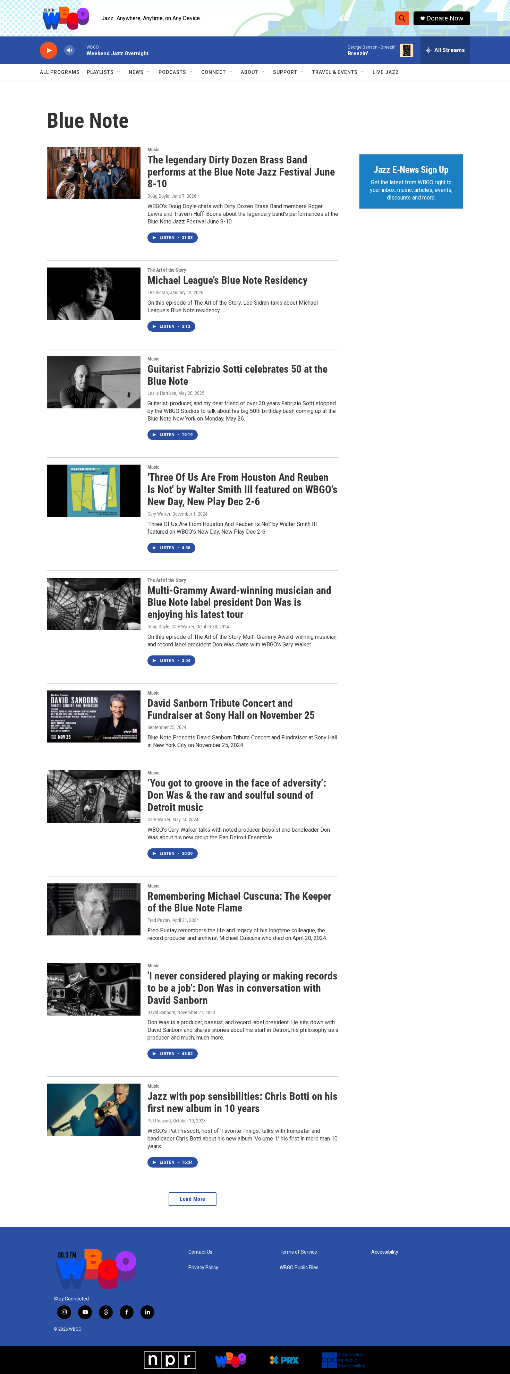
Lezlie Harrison (161, 393)
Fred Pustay (158, 920)
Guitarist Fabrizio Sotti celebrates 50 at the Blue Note (237, 375)
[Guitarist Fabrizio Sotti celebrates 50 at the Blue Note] (94, 382)
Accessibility (384, 1252)
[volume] (69, 50)
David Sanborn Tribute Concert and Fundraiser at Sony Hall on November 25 (231, 709)
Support (285, 72)
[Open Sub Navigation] (119, 72)
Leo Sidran (157, 292)
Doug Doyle (158, 196)
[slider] (80, 50)
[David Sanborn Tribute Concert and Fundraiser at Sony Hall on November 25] (94, 716)
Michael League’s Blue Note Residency (227, 280)
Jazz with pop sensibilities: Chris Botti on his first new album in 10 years (242, 1102)
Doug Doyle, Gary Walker (170, 626)
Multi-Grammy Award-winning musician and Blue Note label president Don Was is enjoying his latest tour (239, 602)
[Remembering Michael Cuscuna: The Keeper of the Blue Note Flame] (94, 909)
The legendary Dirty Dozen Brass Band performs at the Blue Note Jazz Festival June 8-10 (241, 172)
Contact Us (200, 1252)
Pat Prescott (159, 1120)
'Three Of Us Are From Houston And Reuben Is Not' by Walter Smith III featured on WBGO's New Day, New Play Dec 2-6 (242, 489)
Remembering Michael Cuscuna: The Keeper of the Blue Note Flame (239, 902)
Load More (192, 1199)
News (136, 72)
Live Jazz (386, 72)
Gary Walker (158, 514)
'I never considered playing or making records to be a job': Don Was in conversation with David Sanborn (242, 988)
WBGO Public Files (299, 1267)
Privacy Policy (203, 1267)
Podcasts (172, 72)
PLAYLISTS (100, 72)
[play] (48, 50)
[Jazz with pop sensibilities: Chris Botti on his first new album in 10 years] (94, 1110)
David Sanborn (161, 1012)
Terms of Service (298, 1252)
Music (153, 149)
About (249, 72)
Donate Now (444, 18)
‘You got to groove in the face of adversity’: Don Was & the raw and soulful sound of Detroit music (236, 795)
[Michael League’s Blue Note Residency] (94, 294)
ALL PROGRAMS (60, 72)
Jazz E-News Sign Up (411, 169)
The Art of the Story (166, 270)
